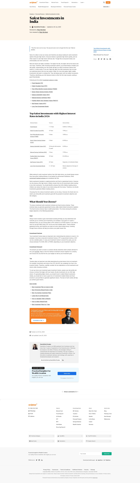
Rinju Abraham (41, 30)
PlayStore (108, 460)
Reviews (91, 424)
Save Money (33, 6)
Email (31, 413)
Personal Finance (40, 14)
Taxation (75, 413)
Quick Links (107, 408)
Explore (58, 408)
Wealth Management (43, 6)
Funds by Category (35, 436)
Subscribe (107, 453)
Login (108, 2)
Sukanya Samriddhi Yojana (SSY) (41, 94)
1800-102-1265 (34, 408)
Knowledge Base (77, 408)
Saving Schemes (77, 421)
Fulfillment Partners (77, 469)
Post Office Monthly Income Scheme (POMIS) (44, 89)
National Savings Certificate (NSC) (41, 97)
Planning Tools (108, 413)
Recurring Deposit (60, 427)
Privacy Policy (46, 469)
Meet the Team (93, 411)
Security (86, 469)
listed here (95, 477)
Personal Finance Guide (70, 6)
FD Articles (75, 416)
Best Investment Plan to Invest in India (42, 287)
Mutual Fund (59, 411)
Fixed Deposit (33, 126)
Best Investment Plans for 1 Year (41, 304)
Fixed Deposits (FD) (37, 83)
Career (90, 421)
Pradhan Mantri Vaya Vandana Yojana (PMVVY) (45, 100)
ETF (57, 419)
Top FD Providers (92, 436)
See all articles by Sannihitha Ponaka (50, 360)
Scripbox (32, 14)
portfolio (37, 251)
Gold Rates (59, 424)
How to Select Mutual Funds (39, 301)
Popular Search (91, 441)
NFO (57, 421)
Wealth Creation (77, 424)
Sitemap (93, 469)
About (90, 408)
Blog (105, 411)
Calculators (62, 441)
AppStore (100, 460)
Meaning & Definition (56, 6)
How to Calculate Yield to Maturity (41, 298)
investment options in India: (50, 80)
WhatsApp (32, 411)
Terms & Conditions (65, 469)
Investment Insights (38, 368)
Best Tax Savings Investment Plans (41, 293)
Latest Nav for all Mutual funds (40, 295)
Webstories (107, 419)
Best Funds (33, 441)
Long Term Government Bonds (40, 106)
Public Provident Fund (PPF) (39, 86)
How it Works (92, 413)
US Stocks (58, 416)
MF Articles (76, 411)
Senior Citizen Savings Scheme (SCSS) (42, 92)
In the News (92, 419)
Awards (91, 416)
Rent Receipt (107, 416)
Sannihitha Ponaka (39, 27)
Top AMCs (62, 436)
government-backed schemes (38, 178)
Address (32, 416)
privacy (64, 378)
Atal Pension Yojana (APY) (39, 103)
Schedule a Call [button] (37, 320)
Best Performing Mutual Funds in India (42, 290)
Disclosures (55, 469)
